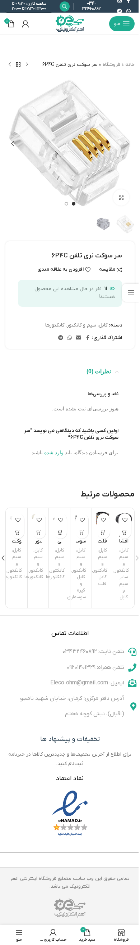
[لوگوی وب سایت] (70, 23)
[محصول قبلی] (27, 64)
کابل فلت (102, 580)
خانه (130, 64)
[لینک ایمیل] (78, 338)
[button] (127, 143)
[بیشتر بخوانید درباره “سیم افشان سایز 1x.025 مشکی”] (124, 532)
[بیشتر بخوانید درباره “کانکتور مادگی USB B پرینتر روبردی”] (39, 532)
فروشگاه (111, 64)
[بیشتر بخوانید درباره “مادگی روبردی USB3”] (60, 532)
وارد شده (54, 452)
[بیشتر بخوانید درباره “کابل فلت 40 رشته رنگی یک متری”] (103, 532)
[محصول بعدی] (9, 64)
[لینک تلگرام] (119, 11)
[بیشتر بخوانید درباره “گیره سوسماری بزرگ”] (82, 532)
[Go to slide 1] (73, 204)
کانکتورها (54, 325)
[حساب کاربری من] (25, 24)
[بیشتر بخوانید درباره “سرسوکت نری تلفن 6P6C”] (17, 532)
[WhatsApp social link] (128, 11)
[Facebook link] (87, 338)
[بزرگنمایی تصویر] (121, 197)
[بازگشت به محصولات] (18, 64)
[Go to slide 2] (66, 204)
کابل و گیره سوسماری (76, 587)
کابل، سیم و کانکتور (87, 325)
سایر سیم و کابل (123, 587)
